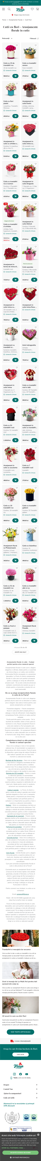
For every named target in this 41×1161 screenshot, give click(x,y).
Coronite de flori (12, 838)
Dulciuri (8, 805)
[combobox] (9, 9)
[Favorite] (32, 9)
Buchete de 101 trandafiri (14, 773)
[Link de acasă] (4, 20)
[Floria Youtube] (26, 1074)
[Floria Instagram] (14, 1074)
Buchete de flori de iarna (14, 760)
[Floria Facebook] (20, 1074)
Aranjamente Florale (15, 20)
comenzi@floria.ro (23, 894)
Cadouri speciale (13, 790)
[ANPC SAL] (21, 1129)
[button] (20, 1148)
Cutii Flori (28, 20)
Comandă (16, 2)
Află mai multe (31, 1145)
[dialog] (20, 1146)
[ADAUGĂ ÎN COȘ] (15, 76)
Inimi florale (10, 853)
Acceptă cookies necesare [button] (20, 1153)
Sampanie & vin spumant (15, 816)
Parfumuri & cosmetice (14, 827)
